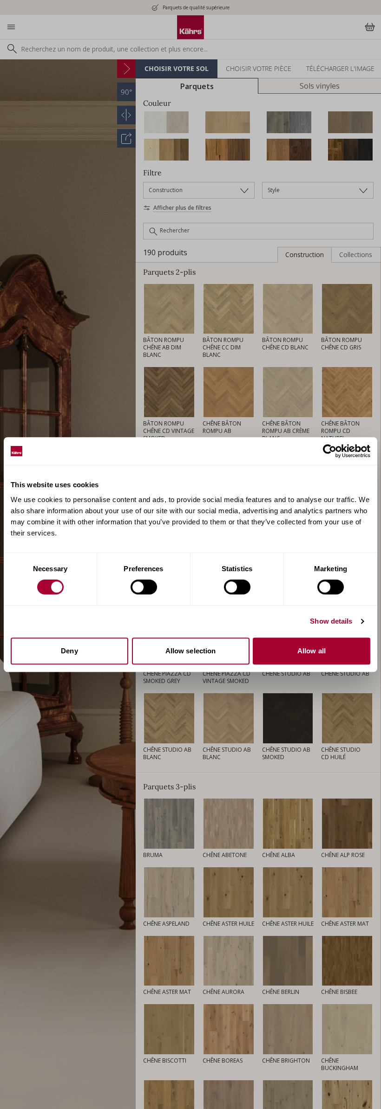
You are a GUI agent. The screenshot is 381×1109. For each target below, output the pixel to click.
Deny (69, 651)
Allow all (311, 651)
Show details (331, 621)
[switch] (144, 587)
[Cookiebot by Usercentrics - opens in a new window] (329, 451)
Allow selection (190, 651)
